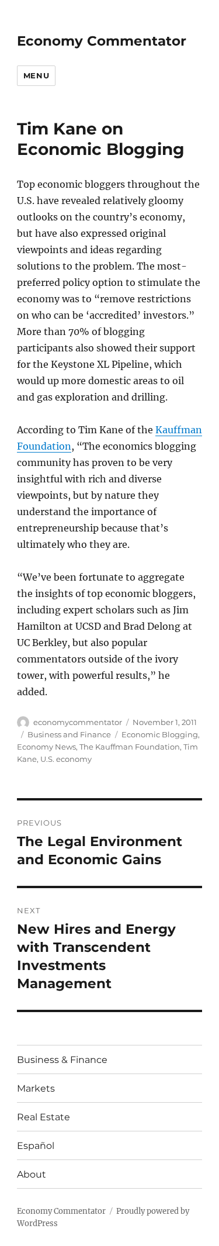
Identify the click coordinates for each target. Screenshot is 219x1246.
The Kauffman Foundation (129, 746)
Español (35, 1145)
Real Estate (43, 1117)
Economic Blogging (159, 734)
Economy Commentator (101, 41)
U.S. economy (66, 759)
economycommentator (77, 722)
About (31, 1174)
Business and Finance (69, 734)
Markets (36, 1088)
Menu (36, 75)
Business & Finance (62, 1059)
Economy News (46, 746)
